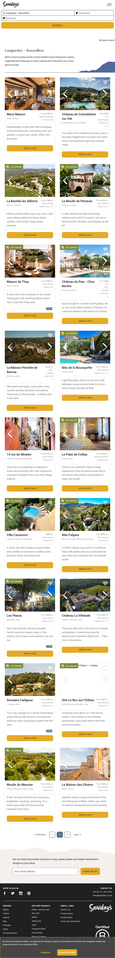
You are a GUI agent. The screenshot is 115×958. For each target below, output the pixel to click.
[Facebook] (5, 894)
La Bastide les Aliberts (22, 201)
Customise (45, 952)
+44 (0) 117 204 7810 (102, 892)
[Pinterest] (29, 894)
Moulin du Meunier (20, 784)
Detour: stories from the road (41, 911)
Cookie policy (66, 917)
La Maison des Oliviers (77, 784)
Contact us (65, 909)
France (6, 913)
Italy (5, 921)
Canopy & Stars (38, 929)
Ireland (6, 917)
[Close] (110, 941)
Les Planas (14, 615)
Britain (6, 909)
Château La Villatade (76, 615)
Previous (41, 834)
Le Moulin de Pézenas (77, 201)
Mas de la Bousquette (77, 367)
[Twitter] (13, 894)
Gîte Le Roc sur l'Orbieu (78, 700)
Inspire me (36, 921)
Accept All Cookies (67, 952)
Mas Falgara (70, 535)
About (34, 917)
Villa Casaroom (17, 535)
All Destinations (10, 933)
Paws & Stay (37, 932)
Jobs (34, 925)
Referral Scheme (39, 936)
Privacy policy (66, 913)
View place (30, 148)
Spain (5, 929)
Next (76, 834)
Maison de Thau (18, 281)
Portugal (7, 925)
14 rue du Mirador (19, 454)
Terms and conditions (70, 921)
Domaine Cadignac (20, 700)
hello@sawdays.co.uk (102, 895)
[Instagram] (21, 894)
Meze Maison (16, 114)
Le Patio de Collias (74, 454)
